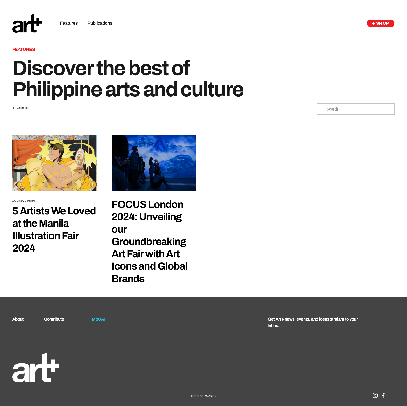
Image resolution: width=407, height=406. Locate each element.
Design (20, 201)
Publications (100, 23)
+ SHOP (380, 23)
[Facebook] (383, 395)
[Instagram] (375, 395)
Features (69, 23)
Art (13, 201)
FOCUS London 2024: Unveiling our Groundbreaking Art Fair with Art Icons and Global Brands (149, 241)
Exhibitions (30, 201)
